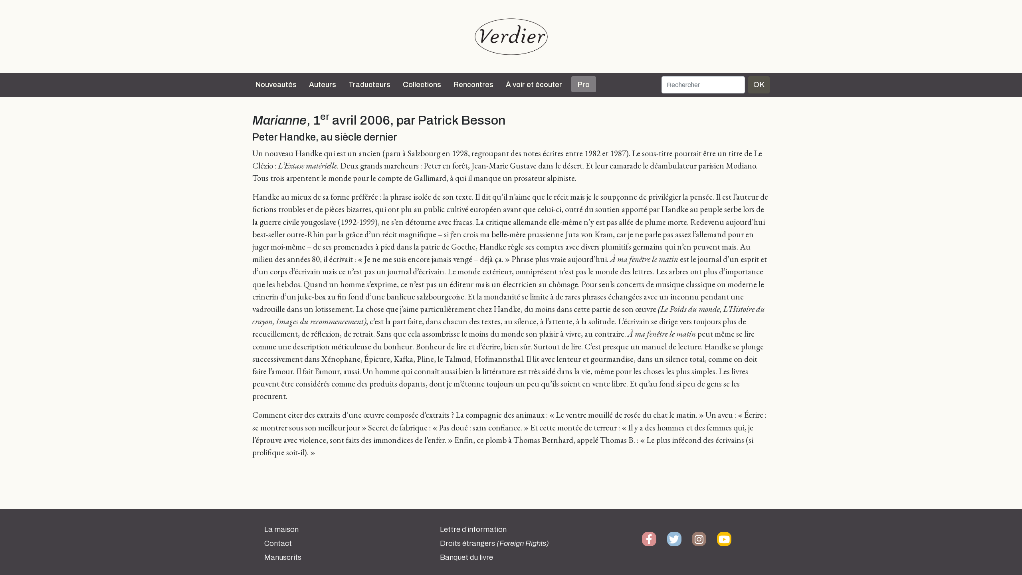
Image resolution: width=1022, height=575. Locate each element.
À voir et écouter (534, 85)
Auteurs (322, 85)
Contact (278, 543)
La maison (281, 529)
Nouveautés (276, 85)
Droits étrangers (494, 543)
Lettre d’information (473, 529)
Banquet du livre (466, 557)
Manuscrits (282, 557)
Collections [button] (422, 85)
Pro (584, 85)
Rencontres (473, 85)
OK (759, 84)
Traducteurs (369, 85)
